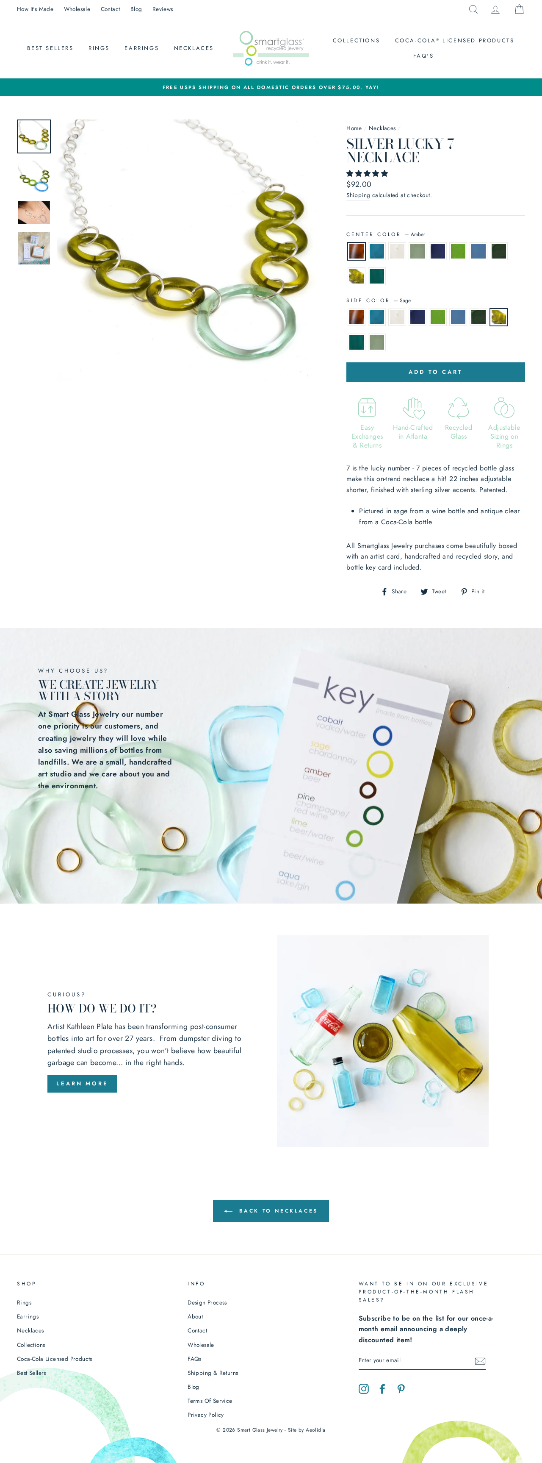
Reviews (162, 9)
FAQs (195, 1359)
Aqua (376, 251)
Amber (356, 251)
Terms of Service (210, 1400)
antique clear (376, 342)
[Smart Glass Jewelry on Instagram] (364, 1388)
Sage (356, 276)
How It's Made (35, 9)
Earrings (141, 48)
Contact (110, 9)
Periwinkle (478, 251)
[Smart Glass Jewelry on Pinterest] (401, 1388)
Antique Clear (417, 251)
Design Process (207, 1302)
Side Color (378, 300)
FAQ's (423, 56)
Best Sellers (50, 48)
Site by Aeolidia (306, 1430)
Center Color (385, 234)
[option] (271, 87)
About (195, 1316)
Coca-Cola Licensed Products (454, 40)
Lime (458, 251)
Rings (99, 48)
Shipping (358, 195)
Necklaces (194, 48)
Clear (397, 251)
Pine (498, 251)
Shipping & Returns (213, 1372)
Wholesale (77, 9)
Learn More (82, 1083)
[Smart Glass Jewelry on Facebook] (382, 1388)
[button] (368, 173)
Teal (376, 276)
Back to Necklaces (277, 1211)
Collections (356, 40)
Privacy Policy (206, 1414)
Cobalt (437, 251)
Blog (136, 9)
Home (354, 128)
